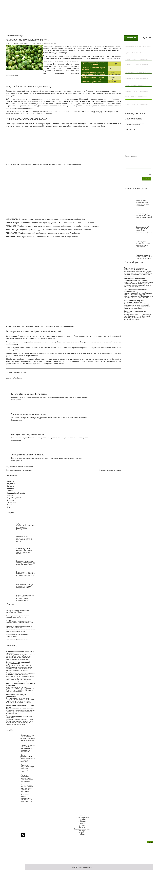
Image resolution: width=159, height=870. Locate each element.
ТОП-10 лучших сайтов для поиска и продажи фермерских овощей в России (19, 621)
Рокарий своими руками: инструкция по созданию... (138, 82)
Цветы (9, 507)
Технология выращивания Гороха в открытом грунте (18, 635)
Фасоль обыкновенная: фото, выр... (29, 394)
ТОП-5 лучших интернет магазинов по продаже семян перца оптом (19, 616)
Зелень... (128, 62)
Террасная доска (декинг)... (134, 95)
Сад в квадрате (85, 867)
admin (26, 44)
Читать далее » (16, 400)
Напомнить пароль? (133, 177)
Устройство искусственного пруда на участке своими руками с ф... (20, 673)
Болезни (10, 481)
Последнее (131, 38)
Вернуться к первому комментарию (19, 470)
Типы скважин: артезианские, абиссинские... (135, 290)
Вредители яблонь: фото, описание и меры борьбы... (138, 69)
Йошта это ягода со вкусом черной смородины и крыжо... (137, 102)
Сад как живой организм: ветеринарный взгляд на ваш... (136, 268)
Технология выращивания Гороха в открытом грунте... (137, 89)
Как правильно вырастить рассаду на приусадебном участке (19, 626)
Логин (128, 160)
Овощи (19, 36)
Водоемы (11, 484)
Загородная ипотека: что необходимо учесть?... (133, 301)
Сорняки (10, 500)
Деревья (10, 488)
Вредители (11, 486)
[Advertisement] (12, 851)
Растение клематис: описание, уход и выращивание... (138, 43)
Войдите (9, 467)
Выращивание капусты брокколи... (28, 434)
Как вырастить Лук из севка (15, 631)
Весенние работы (82, 818)
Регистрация (130, 179)
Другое (82, 825)
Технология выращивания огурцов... (29, 414)
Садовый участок (14, 498)
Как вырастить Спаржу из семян (17, 640)
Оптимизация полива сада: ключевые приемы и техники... (136, 279)
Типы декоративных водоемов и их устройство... (20, 717)
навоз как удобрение (59, 101)
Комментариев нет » (49, 44)
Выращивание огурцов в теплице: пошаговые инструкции (17, 611)
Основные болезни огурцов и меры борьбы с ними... (137, 76)
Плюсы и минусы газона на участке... (135, 312)
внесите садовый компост (16, 101)
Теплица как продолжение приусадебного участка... (134, 56)
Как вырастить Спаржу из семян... (27, 455)
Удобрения (11, 502)
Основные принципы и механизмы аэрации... (20, 652)
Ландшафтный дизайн (16, 493)
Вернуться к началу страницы (110, 470)
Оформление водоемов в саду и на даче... (20, 706)
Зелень (10, 491)
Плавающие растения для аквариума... (16, 695)
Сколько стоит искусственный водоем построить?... (18, 663)
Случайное (146, 38)
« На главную (11, 36)
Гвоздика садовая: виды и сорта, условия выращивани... (136, 50)
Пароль (129, 167)
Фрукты (10, 505)
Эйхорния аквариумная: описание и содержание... (20, 684)
